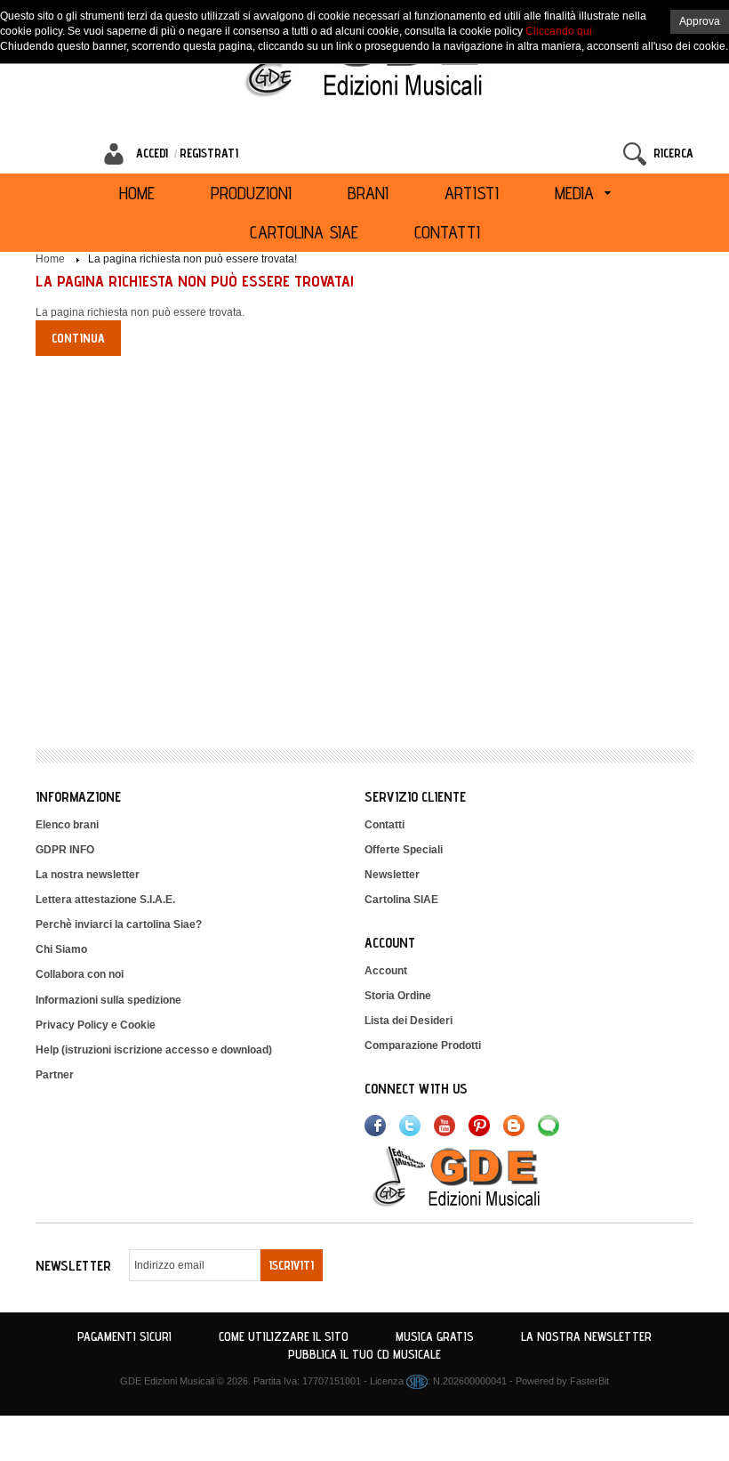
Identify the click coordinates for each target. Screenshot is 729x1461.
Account (385, 971)
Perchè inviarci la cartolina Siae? (119, 924)
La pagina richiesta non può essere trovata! (192, 259)
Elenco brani (67, 825)
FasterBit (589, 1381)
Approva (699, 21)
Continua (78, 338)
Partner (55, 1075)
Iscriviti (291, 1265)
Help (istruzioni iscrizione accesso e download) (154, 1050)
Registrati (209, 153)
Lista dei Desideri (408, 1020)
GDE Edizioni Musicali (167, 1381)
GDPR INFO (65, 850)
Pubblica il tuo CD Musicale (364, 1354)
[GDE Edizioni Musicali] (477, 1175)
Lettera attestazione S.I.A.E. (105, 899)
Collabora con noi (80, 974)
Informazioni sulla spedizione (108, 1000)
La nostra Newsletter (586, 1336)
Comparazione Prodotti (422, 1045)
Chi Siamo (61, 949)
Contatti (384, 825)
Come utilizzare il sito (283, 1336)
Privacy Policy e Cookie (96, 1025)
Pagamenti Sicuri (124, 1336)
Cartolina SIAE (401, 899)
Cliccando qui (558, 31)
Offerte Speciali (403, 850)
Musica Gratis (435, 1336)
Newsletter (392, 874)
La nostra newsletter (88, 874)
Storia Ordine (397, 995)
